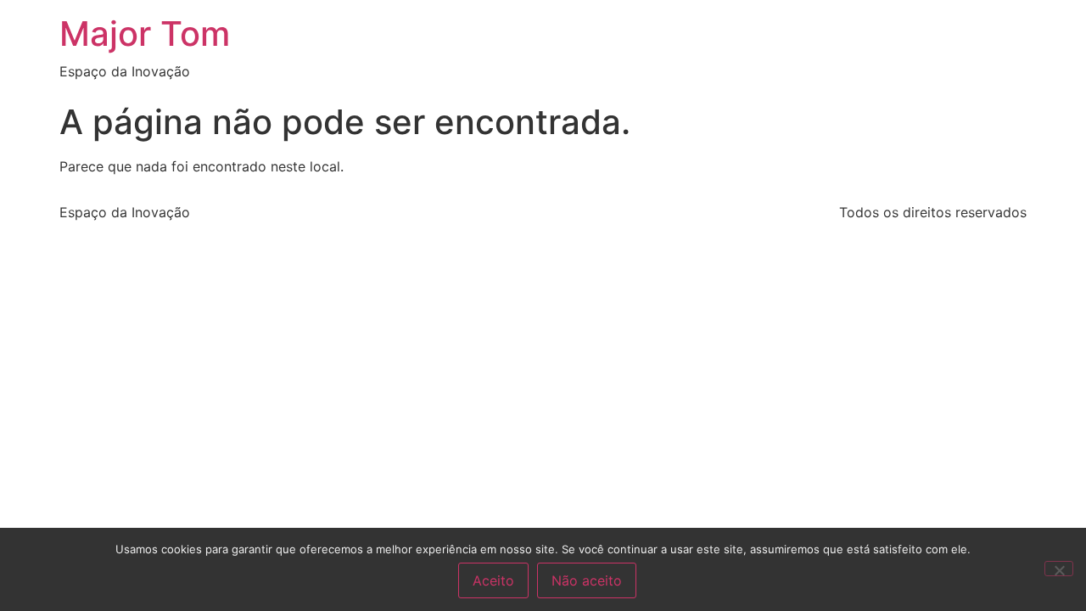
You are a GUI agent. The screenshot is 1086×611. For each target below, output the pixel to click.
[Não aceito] (1058, 568)
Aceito (493, 580)
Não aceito (586, 580)
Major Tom (144, 33)
